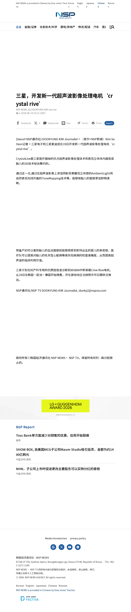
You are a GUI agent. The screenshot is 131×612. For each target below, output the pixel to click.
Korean (20, 585)
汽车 (96, 27)
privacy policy (78, 538)
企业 (18, 27)
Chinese (52, 585)
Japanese (41, 585)
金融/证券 (31, 27)
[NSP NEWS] (65, 15)
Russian (63, 585)
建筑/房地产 (67, 27)
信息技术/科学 (48, 27)
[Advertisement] (65, 61)
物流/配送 (84, 27)
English (30, 585)
